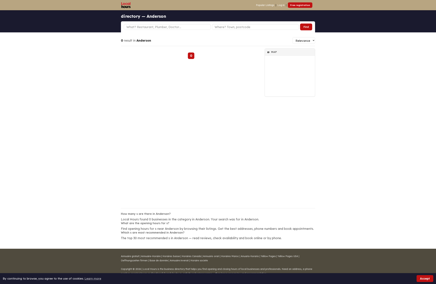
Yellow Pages (268, 256)
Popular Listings (265, 5)
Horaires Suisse (171, 256)
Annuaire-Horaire (151, 256)
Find (306, 26)
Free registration (300, 5)
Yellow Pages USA (288, 256)
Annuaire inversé (179, 260)
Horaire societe (199, 260)
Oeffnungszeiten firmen (134, 260)
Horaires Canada (191, 256)
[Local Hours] (126, 5)
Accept (425, 278)
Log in (281, 5)
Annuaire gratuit (130, 256)
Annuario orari (211, 256)
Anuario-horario (250, 256)
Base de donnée (158, 260)
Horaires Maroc (230, 256)
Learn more (92, 278)
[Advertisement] (290, 150)
